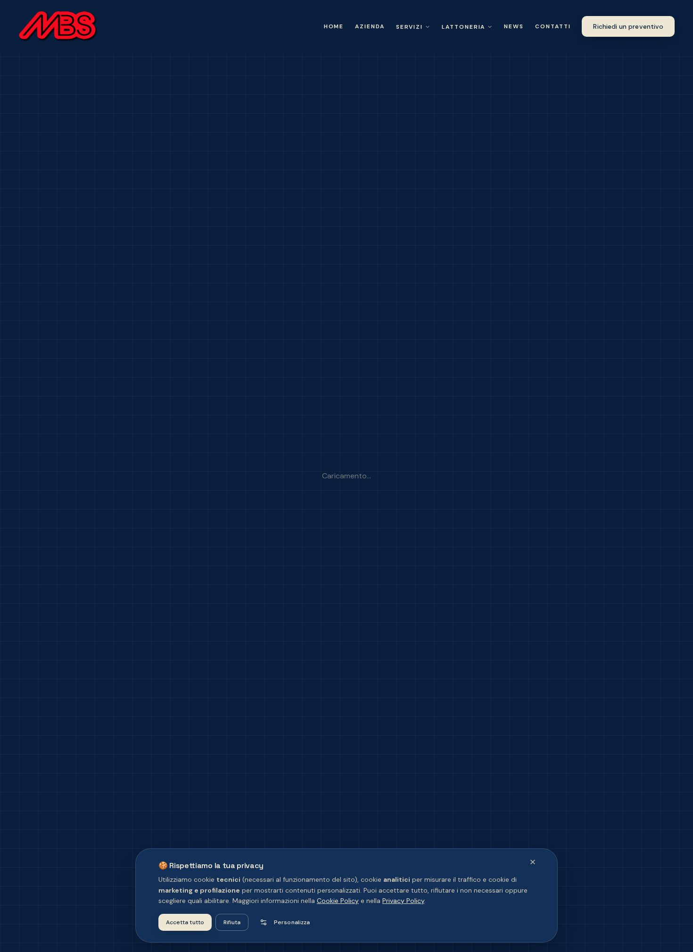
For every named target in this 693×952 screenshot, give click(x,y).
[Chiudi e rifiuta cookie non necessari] (532, 862)
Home (334, 26)
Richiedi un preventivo (628, 26)
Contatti (552, 26)
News (514, 26)
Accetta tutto (185, 922)
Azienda (369, 26)
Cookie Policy (338, 900)
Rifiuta (231, 922)
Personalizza (292, 922)
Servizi (409, 27)
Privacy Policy (403, 900)
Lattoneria (463, 27)
